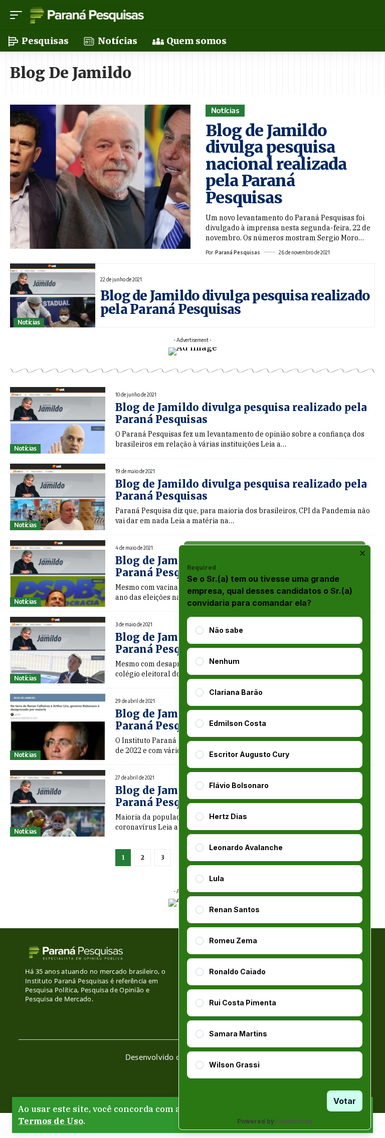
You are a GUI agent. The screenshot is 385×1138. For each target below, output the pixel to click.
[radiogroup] (274, 847)
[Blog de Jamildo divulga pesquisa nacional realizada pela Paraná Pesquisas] (100, 177)
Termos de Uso (50, 1120)
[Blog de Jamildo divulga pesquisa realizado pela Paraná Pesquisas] (52, 295)
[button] (18, 15)
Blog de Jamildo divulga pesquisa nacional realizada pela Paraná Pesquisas (276, 164)
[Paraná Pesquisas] (86, 15)
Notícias (225, 110)
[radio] (200, 630)
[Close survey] (362, 553)
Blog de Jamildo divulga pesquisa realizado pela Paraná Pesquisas (234, 302)
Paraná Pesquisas (237, 252)
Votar (344, 1101)
